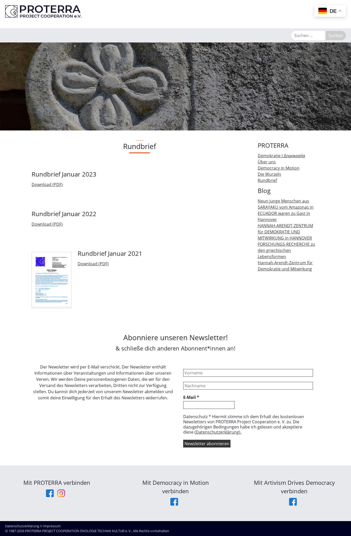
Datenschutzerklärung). (218, 432)
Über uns (267, 162)
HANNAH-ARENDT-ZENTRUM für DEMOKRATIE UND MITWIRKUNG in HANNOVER (285, 232)
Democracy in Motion (278, 168)
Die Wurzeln (269, 174)
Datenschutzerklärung (22, 526)
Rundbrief (267, 180)
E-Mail (191, 397)
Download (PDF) (47, 184)
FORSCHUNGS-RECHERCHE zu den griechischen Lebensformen (286, 250)
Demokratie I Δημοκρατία (281, 156)
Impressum (52, 526)
